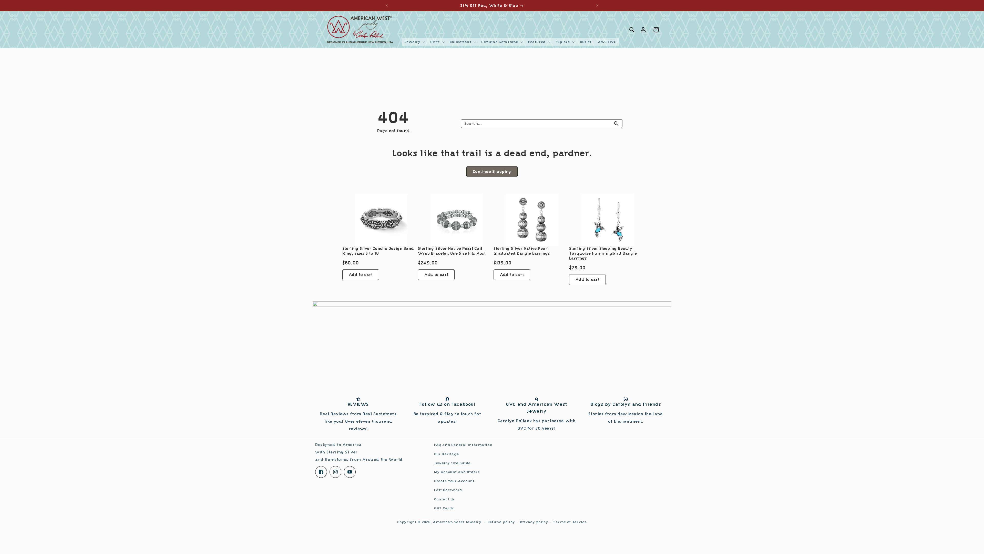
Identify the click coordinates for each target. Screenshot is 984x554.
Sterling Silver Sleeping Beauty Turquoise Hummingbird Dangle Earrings (603, 253)
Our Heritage (446, 454)
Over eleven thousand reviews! (358, 421)
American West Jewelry (457, 522)
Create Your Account (454, 481)
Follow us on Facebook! (447, 404)
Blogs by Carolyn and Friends (626, 404)
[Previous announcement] (387, 5)
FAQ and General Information (463, 445)
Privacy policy (534, 522)
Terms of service (570, 522)
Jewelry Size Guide (452, 463)
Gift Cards (444, 508)
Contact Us (444, 499)
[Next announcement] (597, 5)
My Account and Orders (457, 472)
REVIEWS (358, 404)
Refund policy (501, 522)
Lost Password (448, 490)
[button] (414, 41)
